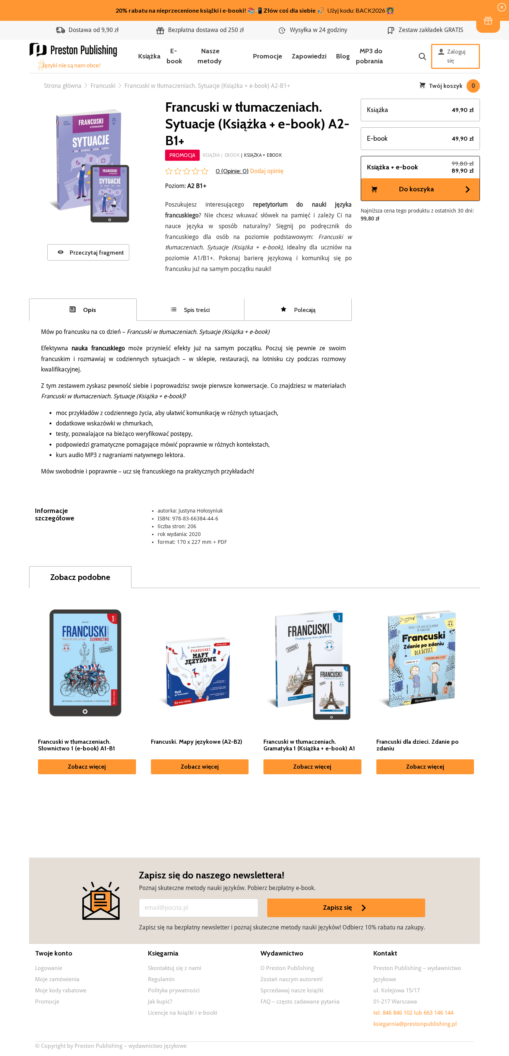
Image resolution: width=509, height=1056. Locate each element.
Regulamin (161, 979)
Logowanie (48, 968)
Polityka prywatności (174, 990)
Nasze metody (209, 56)
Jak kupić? (160, 1001)
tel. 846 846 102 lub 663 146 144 (413, 1012)
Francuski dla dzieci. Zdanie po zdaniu (417, 745)
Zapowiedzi (309, 56)
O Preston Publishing (287, 968)
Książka (149, 56)
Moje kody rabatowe (60, 990)
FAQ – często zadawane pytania (299, 1001)
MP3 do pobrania (369, 56)
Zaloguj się (456, 56)
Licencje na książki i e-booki (182, 1012)
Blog (343, 56)
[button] (488, 21)
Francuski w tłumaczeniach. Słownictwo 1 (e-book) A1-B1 (76, 745)
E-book (174, 56)
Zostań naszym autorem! (291, 979)
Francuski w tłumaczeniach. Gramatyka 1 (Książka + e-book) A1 (309, 745)
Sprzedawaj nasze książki (291, 990)
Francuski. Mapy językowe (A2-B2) (196, 741)
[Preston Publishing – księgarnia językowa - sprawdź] (73, 56)
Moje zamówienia (57, 979)
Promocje (267, 56)
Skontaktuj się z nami (174, 968)
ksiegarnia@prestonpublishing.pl (415, 1024)
